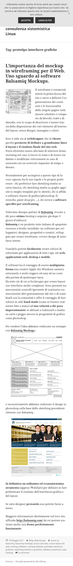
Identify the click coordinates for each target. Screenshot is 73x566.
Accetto (26, 20)
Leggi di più (45, 20)
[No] (68, 13)
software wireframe (52, 549)
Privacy (9, 561)
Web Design (40, 540)
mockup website (35, 546)
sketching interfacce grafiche (28, 549)
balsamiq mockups (24, 543)
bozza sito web (41, 543)
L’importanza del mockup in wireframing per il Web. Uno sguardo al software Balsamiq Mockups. (35, 73)
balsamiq (10, 543)
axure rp (55, 540)
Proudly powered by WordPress (31, 561)
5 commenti (23, 552)
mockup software (19, 546)
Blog (31, 540)
